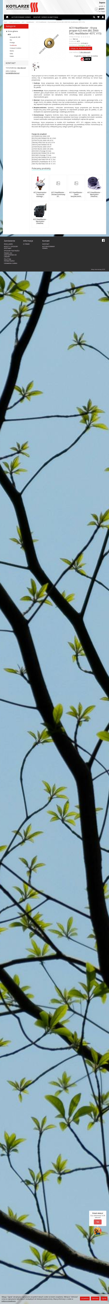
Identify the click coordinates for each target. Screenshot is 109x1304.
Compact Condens (15, 48)
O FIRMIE (26, 244)
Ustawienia (85, 1298)
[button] (97, 1231)
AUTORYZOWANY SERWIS (21, 17)
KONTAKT (45, 244)
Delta (11, 54)
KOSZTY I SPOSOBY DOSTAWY (11, 247)
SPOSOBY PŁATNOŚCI (11, 251)
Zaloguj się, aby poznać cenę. (80, 48)
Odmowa (95, 1298)
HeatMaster (13, 45)
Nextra (12, 51)
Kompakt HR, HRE (15, 37)
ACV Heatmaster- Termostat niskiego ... (40, 194)
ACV (78, 41)
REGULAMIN (8, 244)
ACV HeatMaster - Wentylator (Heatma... (94, 194)
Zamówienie (9, 241)
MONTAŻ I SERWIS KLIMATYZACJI (45, 17)
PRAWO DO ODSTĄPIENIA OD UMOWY (10, 255)
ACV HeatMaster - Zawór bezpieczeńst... (76, 194)
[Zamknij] (106, 1211)
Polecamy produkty (41, 168)
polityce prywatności (9, 1301)
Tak (97, 1222)
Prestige (12, 42)
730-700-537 (21, 68)
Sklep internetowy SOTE (98, 269)
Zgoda (104, 1298)
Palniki (12, 56)
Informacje (28, 241)
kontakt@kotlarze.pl (12, 73)
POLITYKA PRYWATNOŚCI (9, 260)
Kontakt (46, 241)
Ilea (11, 40)
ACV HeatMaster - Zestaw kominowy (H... (58, 194)
